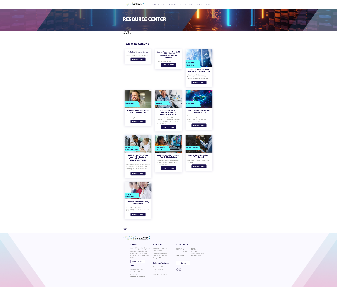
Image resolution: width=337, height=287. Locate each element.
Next (125, 229)
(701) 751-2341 (180, 255)
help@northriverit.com (137, 277)
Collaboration (154, 4)
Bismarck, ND (180, 248)
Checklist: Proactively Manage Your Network (198, 156)
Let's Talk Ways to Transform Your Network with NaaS (199, 111)
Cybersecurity (173, 4)
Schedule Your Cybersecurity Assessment (138, 203)
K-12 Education (190, 62)
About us (209, 4)
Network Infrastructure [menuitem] (160, 253)
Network (183, 4)
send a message (183, 263)
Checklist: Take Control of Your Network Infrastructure (199, 70)
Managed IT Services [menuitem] (159, 258)
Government (190, 66)
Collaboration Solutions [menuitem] (160, 248)
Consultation (129, 103)
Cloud (163, 4)
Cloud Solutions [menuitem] (157, 251)
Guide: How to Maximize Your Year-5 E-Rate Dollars (168, 156)
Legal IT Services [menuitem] (158, 269)
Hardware (128, 105)
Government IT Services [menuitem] (160, 274)
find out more (138, 59)
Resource (128, 148)
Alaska (193, 248)
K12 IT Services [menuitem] (157, 272)
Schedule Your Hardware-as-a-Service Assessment (138, 111)
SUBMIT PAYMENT (137, 261)
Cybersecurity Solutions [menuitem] (160, 255)
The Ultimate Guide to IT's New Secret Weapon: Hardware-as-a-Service (168, 112)
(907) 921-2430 (196, 255)
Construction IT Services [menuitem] (160, 267)
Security (128, 194)
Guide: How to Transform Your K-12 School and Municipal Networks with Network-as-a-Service (138, 158)
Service (191, 4)
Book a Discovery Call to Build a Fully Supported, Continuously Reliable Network (168, 55)
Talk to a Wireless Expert (138, 52)
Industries (199, 4)
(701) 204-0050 (135, 271)
